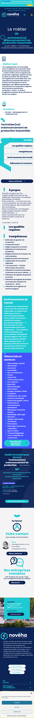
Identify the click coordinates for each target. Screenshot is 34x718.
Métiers (14, 46)
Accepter (17, 702)
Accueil (7, 46)
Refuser (17, 707)
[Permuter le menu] (25, 15)
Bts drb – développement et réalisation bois (16, 113)
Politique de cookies (12, 715)
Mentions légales (22, 715)
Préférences (17, 712)
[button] (31, 693)
